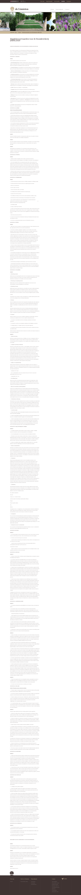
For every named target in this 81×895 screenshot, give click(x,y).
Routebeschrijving (55, 884)
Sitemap (24, 874)
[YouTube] (25, 1)
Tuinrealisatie (59, 9)
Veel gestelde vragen (24, 881)
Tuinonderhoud (33, 884)
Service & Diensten (25, 879)
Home (52, 9)
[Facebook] (21, 1)
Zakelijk (63, 1)
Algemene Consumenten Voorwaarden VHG (55, 890)
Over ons (42, 1)
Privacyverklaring (29, 874)
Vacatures (69, 1)
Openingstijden (54, 881)
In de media (56, 1)
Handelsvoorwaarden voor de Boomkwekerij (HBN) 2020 (32, 32)
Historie (11, 881)
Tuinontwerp (33, 881)
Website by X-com (35, 874)
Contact (67, 9)
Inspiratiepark (49, 1)
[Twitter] (23, 1)
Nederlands (14, 1)
